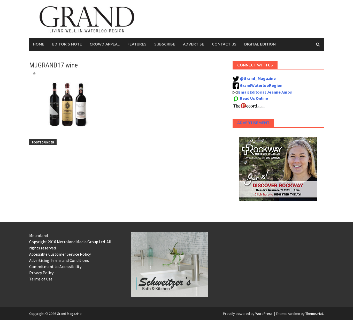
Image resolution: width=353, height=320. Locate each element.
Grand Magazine (69, 313)
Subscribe (164, 44)
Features (137, 44)
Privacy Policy (41, 272)
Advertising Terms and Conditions (59, 260)
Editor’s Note (67, 44)
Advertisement (253, 122)
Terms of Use (40, 278)
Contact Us (224, 44)
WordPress (264, 313)
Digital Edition (260, 44)
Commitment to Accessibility (55, 266)
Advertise (193, 44)
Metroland (38, 235)
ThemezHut (314, 313)
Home (38, 44)
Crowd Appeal (105, 44)
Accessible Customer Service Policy (60, 254)
